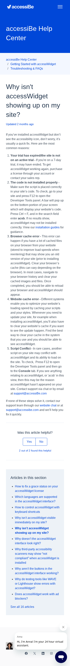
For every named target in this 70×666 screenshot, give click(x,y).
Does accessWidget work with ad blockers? (37, 596)
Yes (29, 441)
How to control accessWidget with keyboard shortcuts (37, 509)
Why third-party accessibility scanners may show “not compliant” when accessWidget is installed (37, 556)
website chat (48, 405)
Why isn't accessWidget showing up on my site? (32, 530)
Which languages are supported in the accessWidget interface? (36, 499)
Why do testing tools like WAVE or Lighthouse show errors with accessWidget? (35, 584)
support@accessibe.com (22, 409)
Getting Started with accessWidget (33, 64)
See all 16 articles (22, 606)
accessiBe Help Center (21, 59)
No (41, 441)
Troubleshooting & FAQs (26, 68)
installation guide (46, 227)
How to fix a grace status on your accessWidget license (36, 488)
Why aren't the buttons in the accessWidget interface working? (37, 571)
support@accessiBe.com (30, 393)
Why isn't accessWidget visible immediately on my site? (35, 520)
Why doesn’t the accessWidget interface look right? (35, 541)
